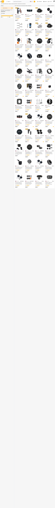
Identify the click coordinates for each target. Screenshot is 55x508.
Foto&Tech (42, 29)
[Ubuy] (2, 1)
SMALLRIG (32, 75)
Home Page (2, 3)
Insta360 (52, 90)
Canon (33, 14)
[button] (39, 1)
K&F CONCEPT (32, 90)
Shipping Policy (3, 11)
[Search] (34, 1)
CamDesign (52, 135)
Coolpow (22, 14)
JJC (53, 14)
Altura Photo (42, 14)
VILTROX (32, 120)
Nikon (53, 105)
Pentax (53, 120)
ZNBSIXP (42, 105)
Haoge (53, 75)
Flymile (33, 29)
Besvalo (22, 105)
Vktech (43, 181)
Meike (23, 120)
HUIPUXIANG (22, 75)
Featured (52, 5)
